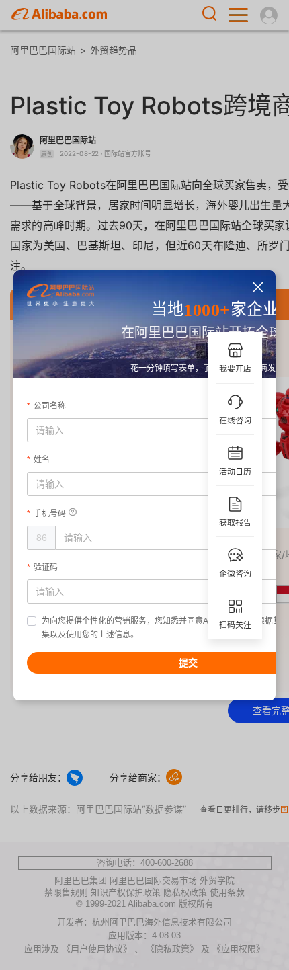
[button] (258, 287)
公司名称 (50, 406)
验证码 (46, 567)
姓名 (42, 459)
